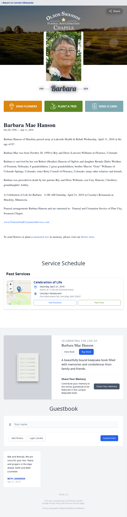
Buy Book (86, 351)
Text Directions (55, 302)
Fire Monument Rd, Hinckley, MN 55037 (60, 296)
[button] (19, 289)
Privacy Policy (55, 503)
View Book (69, 351)
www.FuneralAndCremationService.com (26, 222)
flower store (87, 237)
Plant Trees (99, 302)
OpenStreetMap (67, 508)
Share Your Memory (106, 386)
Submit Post (109, 438)
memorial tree (41, 237)
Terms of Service (72, 503)
